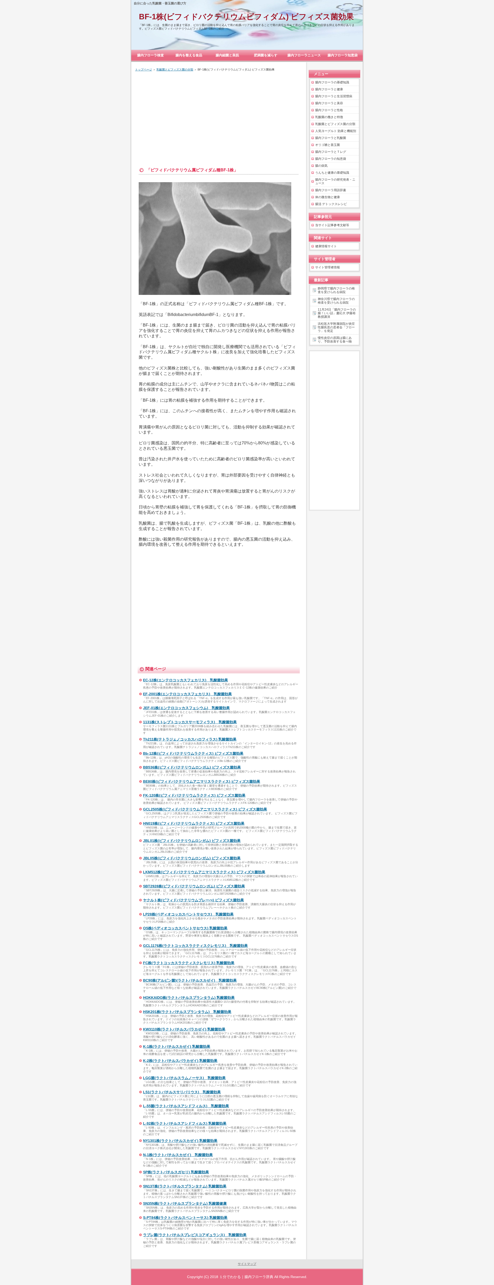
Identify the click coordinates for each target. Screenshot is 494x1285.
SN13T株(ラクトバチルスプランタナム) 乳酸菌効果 (184, 1186)
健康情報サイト (326, 246)
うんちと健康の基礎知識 (332, 172)
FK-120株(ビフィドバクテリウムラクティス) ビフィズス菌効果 (194, 795)
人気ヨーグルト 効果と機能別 (335, 131)
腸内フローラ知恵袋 (343, 55)
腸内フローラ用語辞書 (330, 190)
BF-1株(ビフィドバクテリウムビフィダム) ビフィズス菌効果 (246, 16)
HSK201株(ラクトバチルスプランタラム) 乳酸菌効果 (187, 1012)
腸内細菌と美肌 (227, 55)
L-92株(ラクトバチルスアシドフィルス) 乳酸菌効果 (184, 1123)
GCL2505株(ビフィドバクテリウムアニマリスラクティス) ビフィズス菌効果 (205, 809)
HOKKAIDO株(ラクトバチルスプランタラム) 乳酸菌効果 (189, 998)
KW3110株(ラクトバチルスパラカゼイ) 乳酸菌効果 (184, 1029)
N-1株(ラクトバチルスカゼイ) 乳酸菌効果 (178, 1155)
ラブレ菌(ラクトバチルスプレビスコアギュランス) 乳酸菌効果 (194, 1235)
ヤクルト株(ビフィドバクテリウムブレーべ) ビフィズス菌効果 (193, 900)
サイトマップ (247, 1264)
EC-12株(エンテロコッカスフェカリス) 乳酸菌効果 (185, 680)
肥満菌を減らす (265, 55)
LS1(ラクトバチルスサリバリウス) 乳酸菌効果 (182, 1092)
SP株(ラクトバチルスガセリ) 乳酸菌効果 (176, 1172)
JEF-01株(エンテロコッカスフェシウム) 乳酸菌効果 (186, 708)
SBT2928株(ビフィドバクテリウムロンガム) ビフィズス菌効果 (194, 886)
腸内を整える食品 (188, 55)
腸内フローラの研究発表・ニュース (335, 181)
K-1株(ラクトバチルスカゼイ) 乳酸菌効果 (176, 1046)
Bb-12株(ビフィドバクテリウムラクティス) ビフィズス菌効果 (193, 753)
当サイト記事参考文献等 (332, 225)
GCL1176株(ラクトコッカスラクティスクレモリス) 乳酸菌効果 (195, 946)
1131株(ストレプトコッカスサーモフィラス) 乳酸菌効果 (190, 722)
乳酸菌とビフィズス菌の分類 (335, 124)
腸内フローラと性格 (329, 110)
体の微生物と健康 (327, 197)
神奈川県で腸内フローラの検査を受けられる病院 (336, 300)
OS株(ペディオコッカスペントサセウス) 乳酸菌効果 (185, 928)
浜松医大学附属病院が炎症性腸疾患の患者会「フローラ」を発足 (336, 327)
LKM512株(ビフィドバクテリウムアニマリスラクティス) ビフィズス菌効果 (204, 872)
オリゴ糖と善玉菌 (327, 145)
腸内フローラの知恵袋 (330, 159)
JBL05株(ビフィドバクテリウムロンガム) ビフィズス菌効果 (192, 858)
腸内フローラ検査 (150, 55)
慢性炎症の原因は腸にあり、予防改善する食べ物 (335, 339)
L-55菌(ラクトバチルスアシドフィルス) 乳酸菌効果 (186, 1106)
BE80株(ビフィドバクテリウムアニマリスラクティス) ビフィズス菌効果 (201, 781)
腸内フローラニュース (304, 55)
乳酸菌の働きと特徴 (329, 117)
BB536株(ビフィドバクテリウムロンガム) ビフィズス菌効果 (192, 767)
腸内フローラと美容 (329, 103)
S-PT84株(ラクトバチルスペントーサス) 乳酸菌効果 (185, 1218)
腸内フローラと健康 (329, 89)
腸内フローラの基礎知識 (332, 82)
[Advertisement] (219, 114)
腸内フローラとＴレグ (330, 152)
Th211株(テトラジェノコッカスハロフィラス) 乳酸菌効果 (189, 739)
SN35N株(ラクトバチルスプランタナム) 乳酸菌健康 (185, 1203)
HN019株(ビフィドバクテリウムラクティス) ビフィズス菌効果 (193, 823)
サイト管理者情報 (327, 267)
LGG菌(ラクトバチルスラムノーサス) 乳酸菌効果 (184, 1078)
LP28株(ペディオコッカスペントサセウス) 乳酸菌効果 (188, 914)
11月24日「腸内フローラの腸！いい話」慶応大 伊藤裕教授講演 (337, 313)
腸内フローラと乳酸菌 (330, 138)
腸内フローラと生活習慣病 (333, 96)
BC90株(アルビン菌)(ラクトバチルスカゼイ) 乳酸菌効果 (190, 980)
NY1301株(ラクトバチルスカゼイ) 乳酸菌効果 (180, 1141)
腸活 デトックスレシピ (331, 204)
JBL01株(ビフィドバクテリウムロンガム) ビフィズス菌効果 (192, 841)
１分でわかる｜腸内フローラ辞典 (246, 1277)
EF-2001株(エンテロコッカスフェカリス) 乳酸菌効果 (187, 694)
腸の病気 (321, 166)
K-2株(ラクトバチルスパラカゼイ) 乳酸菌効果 (180, 1061)
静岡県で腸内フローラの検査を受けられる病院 (336, 290)
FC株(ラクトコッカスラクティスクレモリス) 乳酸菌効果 (188, 963)
